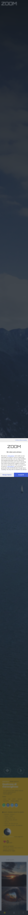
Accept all (21, 474)
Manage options (7, 474)
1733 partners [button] (10, 456)
